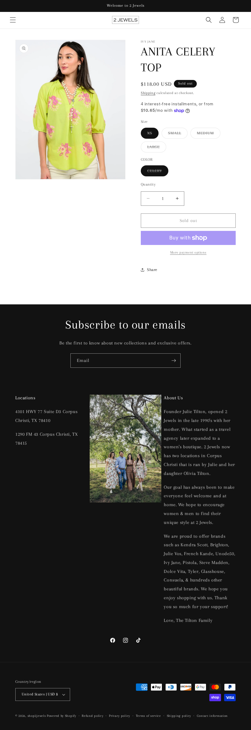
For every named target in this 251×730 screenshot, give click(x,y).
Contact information (212, 716)
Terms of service (148, 716)
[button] (13, 20)
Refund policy (92, 716)
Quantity (148, 184)
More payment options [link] (188, 252)
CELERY (157, 172)
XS (153, 134)
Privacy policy (119, 716)
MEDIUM (208, 134)
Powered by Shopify (61, 716)
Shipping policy (179, 716)
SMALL (178, 134)
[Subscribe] (173, 360)
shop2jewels (37, 716)
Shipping (148, 93)
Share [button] (152, 269)
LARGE (156, 148)
